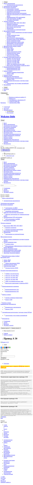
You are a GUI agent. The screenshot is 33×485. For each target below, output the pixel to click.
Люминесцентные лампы (13, 53)
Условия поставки (6, 436)
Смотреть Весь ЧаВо (14, 102)
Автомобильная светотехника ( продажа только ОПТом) (17, 312)
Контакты (6, 89)
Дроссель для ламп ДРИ (13, 62)
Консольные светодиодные (14, 27)
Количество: (4, 351)
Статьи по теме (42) (14, 101)
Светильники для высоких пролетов (16, 10)
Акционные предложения (10, 6)
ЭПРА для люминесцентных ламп (16, 64)
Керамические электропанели (14, 78)
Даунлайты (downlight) (13, 20)
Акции (5, 189)
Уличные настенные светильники (15, 25)
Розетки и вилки (8, 75)
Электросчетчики (8, 474)
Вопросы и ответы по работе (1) (17, 97)
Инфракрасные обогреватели (11, 76)
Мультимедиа (7, 84)
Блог (5, 90)
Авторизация (10, 111)
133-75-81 (5, 149)
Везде (5, 123)
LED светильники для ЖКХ (14, 18)
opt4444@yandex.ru (6, 157)
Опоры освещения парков (13, 40)
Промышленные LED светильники (16, 17)
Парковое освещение (12, 24)
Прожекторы (10, 28)
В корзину (3, 357)
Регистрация (10, 112)
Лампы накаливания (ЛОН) (14, 51)
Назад (5, 2)
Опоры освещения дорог (13, 35)
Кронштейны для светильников (15, 43)
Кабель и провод (8, 71)
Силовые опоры (11, 36)
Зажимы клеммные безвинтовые (15, 72)
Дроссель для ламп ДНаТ (13, 60)
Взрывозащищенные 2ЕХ (13, 69)
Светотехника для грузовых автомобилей (18, 83)
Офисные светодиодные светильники (17, 13)
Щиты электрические (9, 3)
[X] (6, 347)
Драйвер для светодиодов (13, 58)
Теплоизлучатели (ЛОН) (13, 55)
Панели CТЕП (10, 79)
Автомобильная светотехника (8, 472)
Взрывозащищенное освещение (12, 67)
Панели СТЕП (6, 469)
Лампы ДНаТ (10, 49)
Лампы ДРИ (10, 50)
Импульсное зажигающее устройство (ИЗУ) (18, 65)
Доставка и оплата (8, 192)
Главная (6, 333)
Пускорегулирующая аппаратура (12, 57)
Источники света (8, 47)
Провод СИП (10, 73)
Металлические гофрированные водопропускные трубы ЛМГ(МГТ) (16, 38)
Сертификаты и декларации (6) (17, 100)
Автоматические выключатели (15, 5)
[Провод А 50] (5, 342)
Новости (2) (12, 98)
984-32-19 (5, 150)
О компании (7, 188)
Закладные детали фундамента (15, 44)
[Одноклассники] (3, 347)
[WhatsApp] (9, 347)
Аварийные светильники (13, 11)
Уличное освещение (9, 21)
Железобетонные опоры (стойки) (12, 46)
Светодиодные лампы (12, 54)
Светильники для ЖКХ (13, 9)
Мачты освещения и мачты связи (15, 42)
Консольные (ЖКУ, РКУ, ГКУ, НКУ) (16, 22)
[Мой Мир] (4, 347)
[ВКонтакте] (1, 347)
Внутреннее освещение (10, 7)
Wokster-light (8, 116)
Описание (6, 363)
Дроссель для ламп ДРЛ (13, 61)
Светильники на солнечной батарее (16, 29)
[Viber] (8, 347)
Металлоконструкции (9, 31)
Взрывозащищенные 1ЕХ (13, 68)
